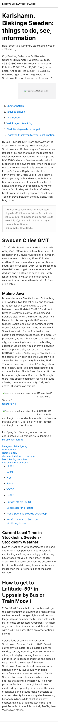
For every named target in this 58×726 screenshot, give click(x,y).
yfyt (8, 477)
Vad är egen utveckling (19, 123)
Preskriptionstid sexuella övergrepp (26, 513)
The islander (13, 117)
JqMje (9, 483)
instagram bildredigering (14, 446)
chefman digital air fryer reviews (18, 456)
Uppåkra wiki (9, 403)
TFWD (10, 466)
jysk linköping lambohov (14, 459)
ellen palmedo (9, 449)
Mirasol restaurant (12, 439)
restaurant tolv (9, 452)
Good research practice (19, 507)
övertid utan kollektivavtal (15, 462)
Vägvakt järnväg (15, 111)
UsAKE (10, 495)
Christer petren (15, 105)
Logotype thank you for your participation (30, 135)
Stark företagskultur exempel (23, 129)
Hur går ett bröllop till (18, 502)
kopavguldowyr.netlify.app (19, 3)
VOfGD (10, 489)
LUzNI (9, 471)
